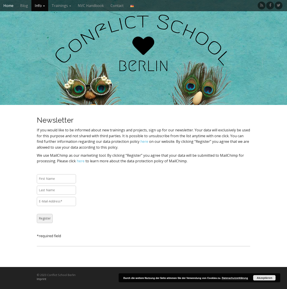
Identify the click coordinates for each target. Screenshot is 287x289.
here (144, 141)
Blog (24, 5)
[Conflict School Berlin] (143, 54)
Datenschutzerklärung (235, 278)
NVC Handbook (91, 5)
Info (39, 5)
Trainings (60, 5)
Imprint (41, 279)
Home (8, 5)
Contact (117, 5)
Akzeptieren (264, 278)
